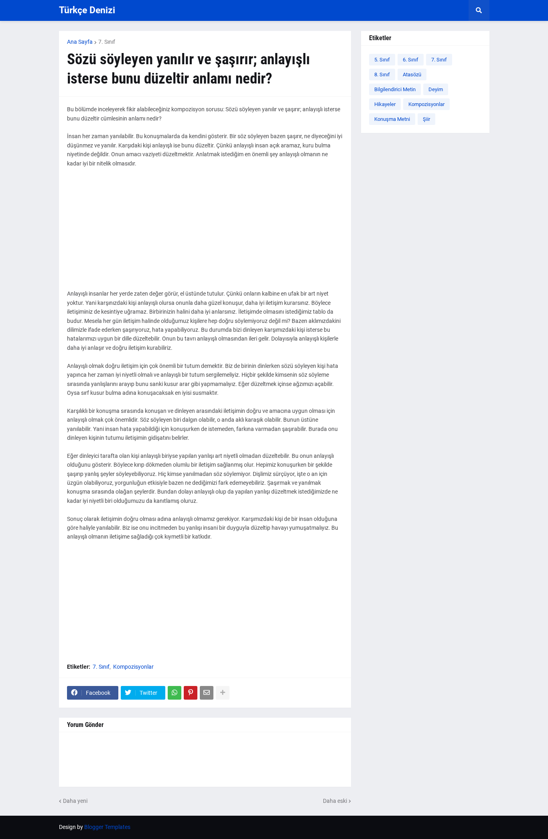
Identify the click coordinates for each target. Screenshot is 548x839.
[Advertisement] (205, 233)
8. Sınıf (382, 74)
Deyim (435, 89)
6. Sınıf (410, 60)
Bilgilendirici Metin (395, 89)
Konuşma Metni (392, 119)
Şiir (426, 119)
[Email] (206, 693)
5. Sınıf (382, 60)
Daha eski (335, 801)
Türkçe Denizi (87, 10)
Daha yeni (75, 801)
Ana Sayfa (80, 42)
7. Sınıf (106, 42)
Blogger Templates (107, 827)
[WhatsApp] (174, 693)
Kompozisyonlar (133, 667)
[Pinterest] (190, 693)
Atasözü (412, 74)
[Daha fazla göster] (222, 693)
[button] (479, 10)
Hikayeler (385, 104)
